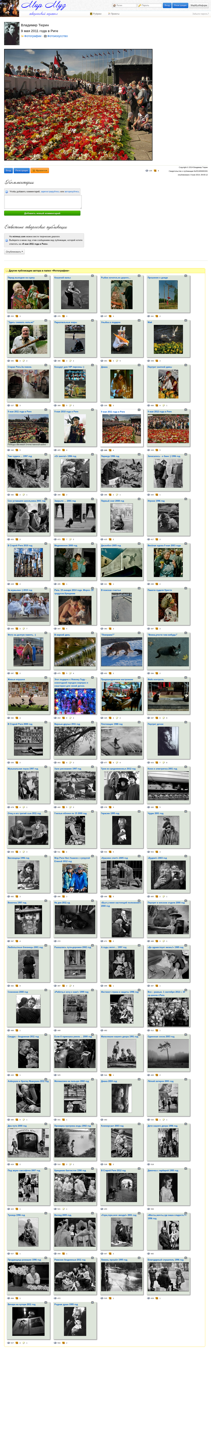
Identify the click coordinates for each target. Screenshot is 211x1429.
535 (105, 1298)
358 (152, 361)
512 (152, 1030)
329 (152, 450)
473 (59, 539)
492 (105, 1030)
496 (59, 896)
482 (12, 896)
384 (152, 673)
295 (59, 584)
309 (59, 495)
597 (12, 941)
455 (105, 1209)
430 (12, 1075)
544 (105, 1075)
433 (152, 763)
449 (59, 1030)
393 (12, 361)
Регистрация (180, 5)
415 (105, 539)
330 (105, 405)
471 (105, 941)
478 (12, 807)
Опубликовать (14, 251)
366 (105, 495)
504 (105, 852)
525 (59, 1075)
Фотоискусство (57, 36)
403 (59, 763)
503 (152, 852)
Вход (167, 5)
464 (12, 1298)
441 (59, 1120)
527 (12, 1254)
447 (59, 629)
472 (59, 1298)
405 (59, 450)
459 (59, 1254)
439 (12, 584)
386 (59, 361)
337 (105, 316)
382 (12, 495)
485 (12, 1120)
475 (59, 673)
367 (152, 629)
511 (59, 852)
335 (150, 171)
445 (152, 495)
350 (12, 763)
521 (59, 1209)
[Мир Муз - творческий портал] (43, 5)
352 (12, 316)
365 (152, 807)
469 (152, 1075)
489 (152, 941)
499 (105, 986)
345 (105, 718)
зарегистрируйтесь (50, 191)
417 (152, 539)
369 (59, 405)
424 (12, 1164)
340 (12, 450)
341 (152, 316)
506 (152, 1209)
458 (12, 852)
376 (105, 807)
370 (59, 316)
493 (12, 629)
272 (59, 941)
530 (152, 1120)
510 (59, 1164)
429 (152, 1298)
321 (105, 584)
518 (152, 1164)
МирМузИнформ (199, 5)
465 (152, 896)
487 (59, 986)
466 (152, 405)
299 (152, 584)
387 (12, 673)
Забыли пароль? (200, 14)
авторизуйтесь (72, 191)
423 (12, 1209)
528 (105, 1164)
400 (59, 807)
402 (105, 673)
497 (152, 986)
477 (105, 763)
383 (105, 629)
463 (105, 361)
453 (12, 539)
